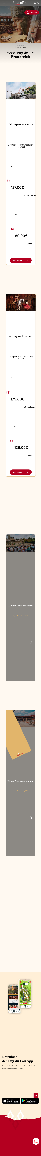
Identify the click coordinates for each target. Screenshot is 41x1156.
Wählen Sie (17, 260)
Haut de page (35, 1095)
